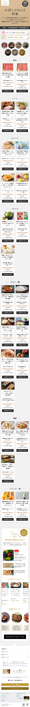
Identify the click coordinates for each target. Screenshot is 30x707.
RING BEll (23, 704)
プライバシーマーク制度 (27, 704)
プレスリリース (4, 698)
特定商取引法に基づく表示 (21, 693)
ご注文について (4, 651)
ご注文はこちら (8, 91)
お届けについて (4, 654)
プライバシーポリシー (5, 693)
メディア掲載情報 (19, 698)
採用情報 (3, 700)
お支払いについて (5, 657)
